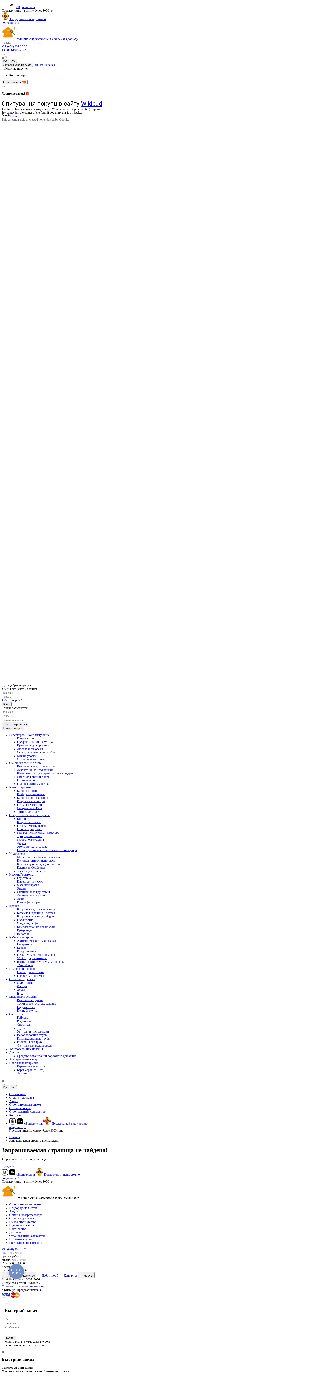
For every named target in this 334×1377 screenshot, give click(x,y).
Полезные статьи (20, 1239)
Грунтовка (24, 878)
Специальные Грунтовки (33, 892)
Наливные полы (27, 780)
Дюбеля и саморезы (30, 749)
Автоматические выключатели (37, 940)
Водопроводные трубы (32, 1035)
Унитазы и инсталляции (33, 1031)
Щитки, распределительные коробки (41, 961)
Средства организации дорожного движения (46, 1056)
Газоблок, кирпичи (29, 829)
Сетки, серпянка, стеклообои (36, 752)
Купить (10, 1337)
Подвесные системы (30, 975)
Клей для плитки (28, 790)
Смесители (24, 1024)
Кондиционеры (27, 951)
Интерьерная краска (30, 881)
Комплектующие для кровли (36, 926)
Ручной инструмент (30, 1000)
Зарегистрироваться (15, 724)
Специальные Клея (29, 808)
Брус (20, 993)
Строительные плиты (31, 759)
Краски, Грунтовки (22, 874)
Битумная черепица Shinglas (35, 916)
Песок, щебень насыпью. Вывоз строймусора (47, 850)
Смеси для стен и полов (25, 762)
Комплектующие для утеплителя (38, 864)
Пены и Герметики (29, 804)
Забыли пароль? (12, 700)
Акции (13, 1101)
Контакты (15, 1115)
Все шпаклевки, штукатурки (36, 766)
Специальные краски (31, 895)
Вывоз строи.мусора (22, 1221)
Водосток (23, 933)
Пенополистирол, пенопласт (36, 860)
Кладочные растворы (31, 801)
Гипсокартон (25, 738)
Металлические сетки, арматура (38, 832)
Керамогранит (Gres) (30, 1070)
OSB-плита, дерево (22, 979)
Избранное (49, 1275)
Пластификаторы (28, 902)
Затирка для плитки (30, 811)
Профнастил (25, 919)
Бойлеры (23, 1017)
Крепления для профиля (33, 745)
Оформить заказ (44, 64)
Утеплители (17, 853)
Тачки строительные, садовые (36, 1003)
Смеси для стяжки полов (33, 776)
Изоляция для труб (29, 1042)
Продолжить (10, 1166)
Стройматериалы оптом (25, 1104)
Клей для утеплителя (31, 794)
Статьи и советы (20, 1108)
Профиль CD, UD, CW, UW (35, 742)
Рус (5, 60)
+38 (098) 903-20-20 (14, 46)
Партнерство (17, 1228)
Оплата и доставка (21, 1097)
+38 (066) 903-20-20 (14, 50)
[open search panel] (3, 58)
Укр (13, 60)
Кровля (14, 906)
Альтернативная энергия (25, 1059)
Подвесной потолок (22, 968)
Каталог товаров (12, 728)
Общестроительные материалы (29, 815)
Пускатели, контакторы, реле (36, 954)
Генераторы (24, 944)
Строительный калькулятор (27, 1111)
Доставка (15, 1232)
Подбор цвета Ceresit (23, 1208)
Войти (6, 704)
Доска (21, 989)
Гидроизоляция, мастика (33, 783)
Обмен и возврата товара (25, 1215)
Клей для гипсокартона (32, 797)
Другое (21, 843)
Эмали (21, 888)
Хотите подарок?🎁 (14, 82)
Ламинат (23, 1073)
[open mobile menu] (3, 54)
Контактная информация (25, 1242)
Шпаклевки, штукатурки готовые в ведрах (45, 773)
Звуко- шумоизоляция (31, 871)
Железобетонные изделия (26, 1049)
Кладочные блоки (29, 822)
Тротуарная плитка (29, 836)
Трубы (21, 1028)
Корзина (28, 1275)
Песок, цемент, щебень (32, 825)
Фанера (22, 986)
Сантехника (17, 1014)
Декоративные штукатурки (35, 769)
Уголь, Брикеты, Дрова (32, 846)
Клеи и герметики (21, 787)
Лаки (20, 899)
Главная (14, 1137)
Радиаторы (24, 1021)
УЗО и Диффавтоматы (32, 958)
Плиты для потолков (30, 972)
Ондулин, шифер (28, 923)
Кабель (21, 947)
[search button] (39, 43)
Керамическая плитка (31, 1066)
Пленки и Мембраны (31, 867)
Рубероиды (24, 930)
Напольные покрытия (23, 1063)
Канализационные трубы (33, 1038)
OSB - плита (25, 982)
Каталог (88, 1275)
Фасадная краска (28, 885)
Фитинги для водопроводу (34, 1045)
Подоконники (26, 1007)
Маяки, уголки (27, 756)
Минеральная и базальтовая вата (38, 857)
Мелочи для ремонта (23, 996)
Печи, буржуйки (28, 1010)
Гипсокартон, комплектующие (29, 735)
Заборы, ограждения (30, 839)
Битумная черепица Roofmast (36, 913)
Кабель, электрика (21, 937)
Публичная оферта (21, 1225)
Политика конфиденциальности (23, 1286)
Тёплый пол (25, 965)
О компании (17, 1094)
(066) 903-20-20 (12, 1252)
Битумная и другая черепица (36, 909)
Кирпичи (23, 818)
